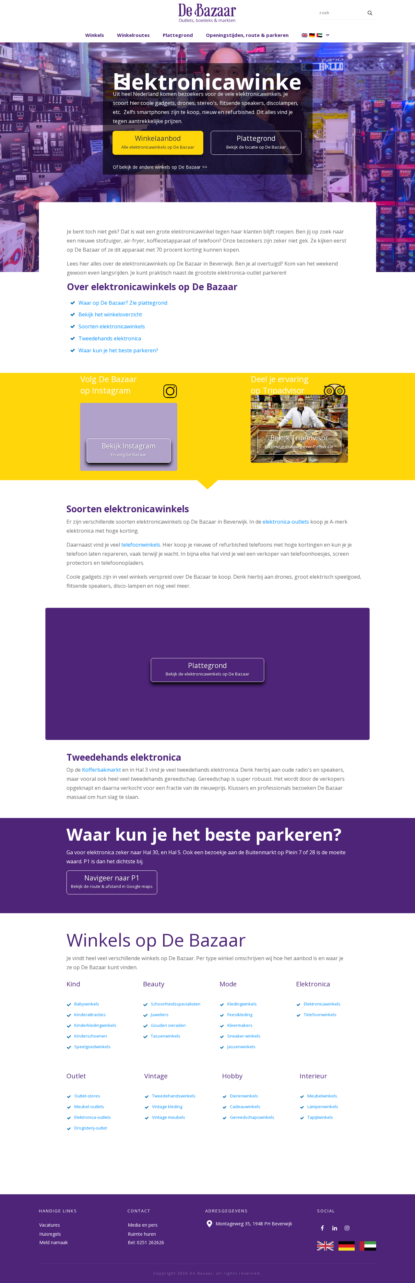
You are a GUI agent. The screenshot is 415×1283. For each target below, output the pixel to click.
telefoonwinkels (140, 544)
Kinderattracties (90, 1014)
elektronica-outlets (286, 521)
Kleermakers (240, 1025)
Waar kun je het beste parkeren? (118, 350)
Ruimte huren (142, 1234)
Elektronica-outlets (92, 1117)
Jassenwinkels (241, 1047)
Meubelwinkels (322, 1096)
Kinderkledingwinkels (95, 1025)
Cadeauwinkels (245, 1106)
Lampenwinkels (322, 1106)
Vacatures (49, 1225)
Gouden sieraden (168, 1025)
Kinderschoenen (90, 1036)
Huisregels (50, 1234)
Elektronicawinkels (322, 1004)
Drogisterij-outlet (90, 1128)
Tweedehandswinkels (174, 1096)
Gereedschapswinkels (252, 1117)
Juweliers (160, 1014)
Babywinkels (86, 1004)
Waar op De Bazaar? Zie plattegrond (122, 302)
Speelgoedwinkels (92, 1047)
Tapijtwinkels (320, 1117)
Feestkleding (239, 1014)
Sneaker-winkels (243, 1036)
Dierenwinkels (244, 1096)
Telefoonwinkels (320, 1014)
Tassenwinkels (165, 1036)
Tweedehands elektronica (109, 338)
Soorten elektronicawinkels (111, 326)
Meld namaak (53, 1242)
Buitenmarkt (260, 852)
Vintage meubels (168, 1117)
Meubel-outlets (89, 1106)
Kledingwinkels (242, 1004)
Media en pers (143, 1225)
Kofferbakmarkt (101, 769)
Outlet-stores (87, 1096)
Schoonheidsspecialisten (175, 1004)
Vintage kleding (167, 1106)
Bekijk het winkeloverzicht (110, 314)
